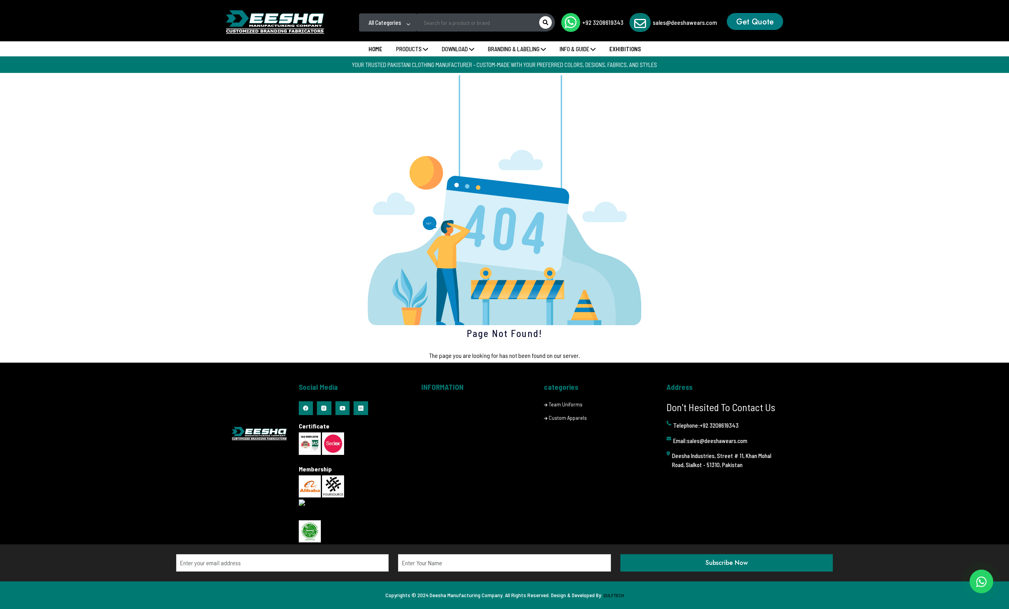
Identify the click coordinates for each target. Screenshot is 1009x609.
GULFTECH (613, 595)
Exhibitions (625, 48)
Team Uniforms (566, 404)
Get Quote (755, 22)
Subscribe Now (727, 562)
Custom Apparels (568, 417)
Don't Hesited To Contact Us (720, 407)
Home (375, 48)
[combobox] (388, 22)
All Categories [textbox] (385, 22)
